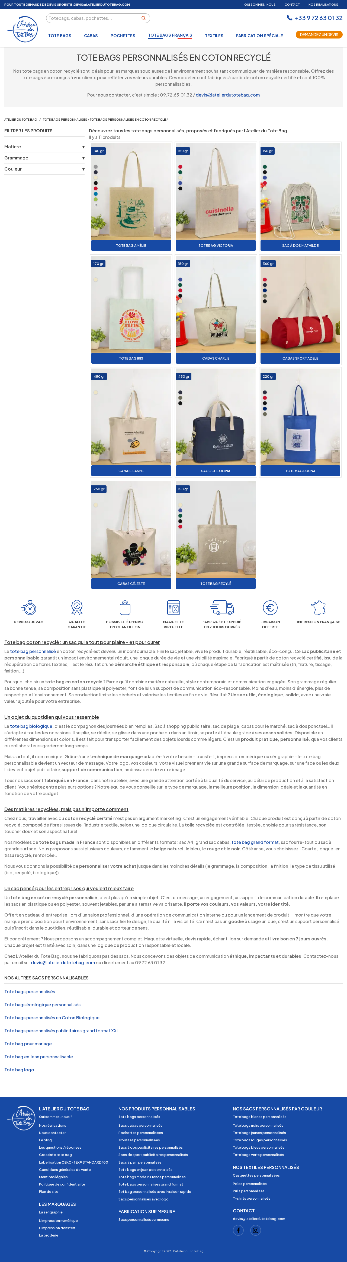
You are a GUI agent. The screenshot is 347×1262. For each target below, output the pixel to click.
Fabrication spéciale (259, 35)
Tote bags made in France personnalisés (152, 1177)
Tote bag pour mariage (28, 1043)
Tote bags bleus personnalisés (258, 1147)
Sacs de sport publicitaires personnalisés (153, 1154)
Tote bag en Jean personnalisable (38, 1056)
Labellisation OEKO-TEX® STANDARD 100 (73, 1162)
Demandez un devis (319, 34)
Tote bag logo (19, 1069)
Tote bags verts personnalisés (258, 1154)
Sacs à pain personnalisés (140, 1162)
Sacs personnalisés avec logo (143, 1199)
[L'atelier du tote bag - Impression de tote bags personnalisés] (23, 29)
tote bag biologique (31, 726)
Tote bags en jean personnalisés (145, 1169)
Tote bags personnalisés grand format (150, 1184)
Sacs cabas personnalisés (140, 1125)
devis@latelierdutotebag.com (228, 95)
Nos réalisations (52, 1125)
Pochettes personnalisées (140, 1132)
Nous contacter (52, 1132)
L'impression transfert (57, 1228)
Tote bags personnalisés (29, 991)
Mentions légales (53, 1177)
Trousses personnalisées (139, 1140)
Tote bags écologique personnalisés (42, 1004)
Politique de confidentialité (62, 1184)
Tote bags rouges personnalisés (260, 1140)
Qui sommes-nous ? (55, 1116)
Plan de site (48, 1191)
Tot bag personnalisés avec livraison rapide (154, 1191)
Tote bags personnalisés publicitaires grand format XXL (61, 1030)
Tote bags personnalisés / (66, 119)
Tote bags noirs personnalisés (258, 1125)
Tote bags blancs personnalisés (260, 1116)
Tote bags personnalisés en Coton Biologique (51, 1017)
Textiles (214, 35)
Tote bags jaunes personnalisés (259, 1132)
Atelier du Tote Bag (20, 119)
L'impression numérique (58, 1220)
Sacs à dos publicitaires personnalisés (150, 1147)
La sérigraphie (51, 1212)
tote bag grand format (255, 842)
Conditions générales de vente (65, 1169)
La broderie (48, 1235)
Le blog (45, 1140)
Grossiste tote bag (55, 1154)
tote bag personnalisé (33, 651)
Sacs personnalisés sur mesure (143, 1219)
